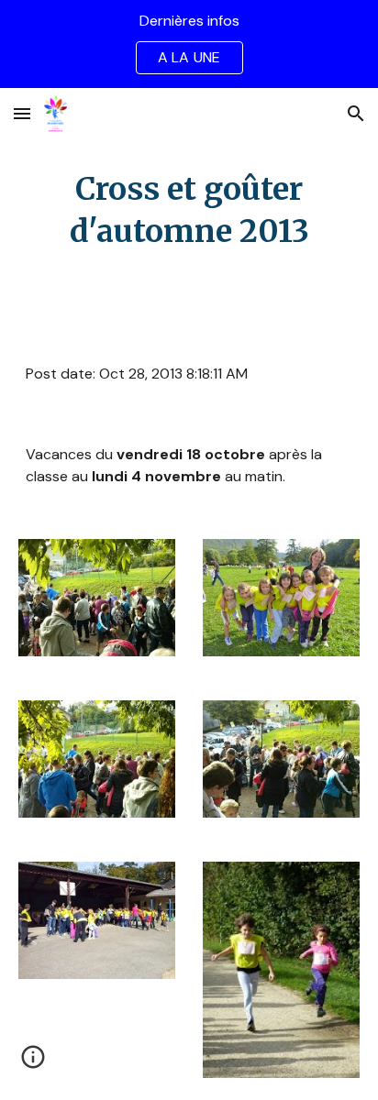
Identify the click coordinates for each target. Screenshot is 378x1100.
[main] (189, 210)
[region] (189, 44)
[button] (22, 113)
